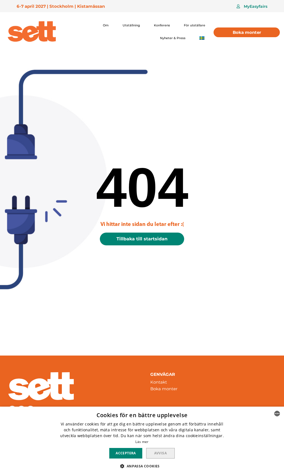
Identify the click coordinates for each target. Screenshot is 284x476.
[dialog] (142, 441)
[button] (252, 6)
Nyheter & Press (173, 38)
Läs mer (141, 441)
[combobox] (277, 413)
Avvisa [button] (160, 453)
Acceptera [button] (126, 453)
